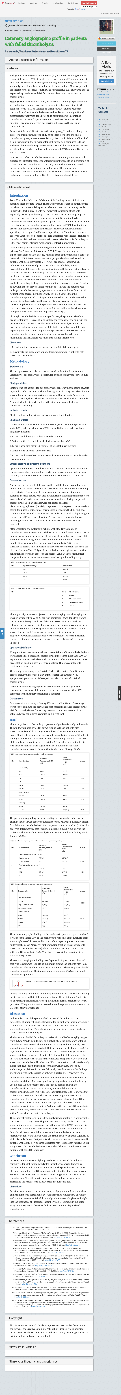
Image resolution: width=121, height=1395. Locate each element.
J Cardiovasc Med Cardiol (109, 13)
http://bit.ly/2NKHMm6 (62, 1237)
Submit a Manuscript (89, 3)
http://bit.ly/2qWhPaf (57, 1252)
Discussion (106, 129)
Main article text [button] (19, 187)
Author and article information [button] (29, 60)
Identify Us (33, 3)
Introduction (106, 122)
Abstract (105, 119)
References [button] (16, 1221)
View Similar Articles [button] (22, 1347)
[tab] (49, 60)
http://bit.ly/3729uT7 (52, 1260)
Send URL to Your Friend (106, 49)
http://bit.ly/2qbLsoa (72, 1245)
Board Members (58, 3)
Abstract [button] (14, 68)
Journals (45, 3)
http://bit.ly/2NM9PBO (43, 1266)
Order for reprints (106, 43)
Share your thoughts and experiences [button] (33, 1361)
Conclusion (106, 132)
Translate (82, 9)
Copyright (105, 137)
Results (104, 127)
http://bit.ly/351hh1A (42, 1276)
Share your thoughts (103, 144)
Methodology (106, 124)
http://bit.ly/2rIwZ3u (29, 1284)
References (106, 134)
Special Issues (73, 3)
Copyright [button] (15, 1318)
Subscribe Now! (106, 81)
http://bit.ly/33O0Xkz (37, 1307)
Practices (21, 3)
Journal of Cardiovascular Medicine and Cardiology (32, 25)
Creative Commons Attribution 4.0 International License (104, 94)
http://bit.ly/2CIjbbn (22, 1297)
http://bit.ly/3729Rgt (66, 1271)
